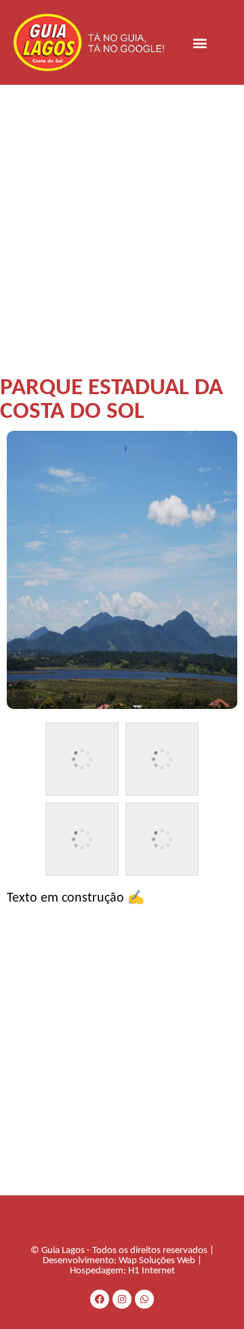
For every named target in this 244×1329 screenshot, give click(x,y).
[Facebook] (99, 1299)
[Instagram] (122, 1299)
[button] (200, 42)
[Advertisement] (122, 214)
